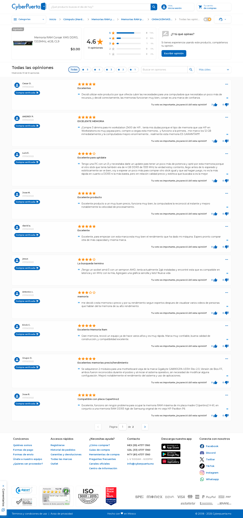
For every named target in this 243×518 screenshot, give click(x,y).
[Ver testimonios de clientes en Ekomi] (56, 496)
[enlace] (171, 447)
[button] (88, 496)
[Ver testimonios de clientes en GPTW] (111, 496)
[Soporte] (222, 19)
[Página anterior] (98, 427)
